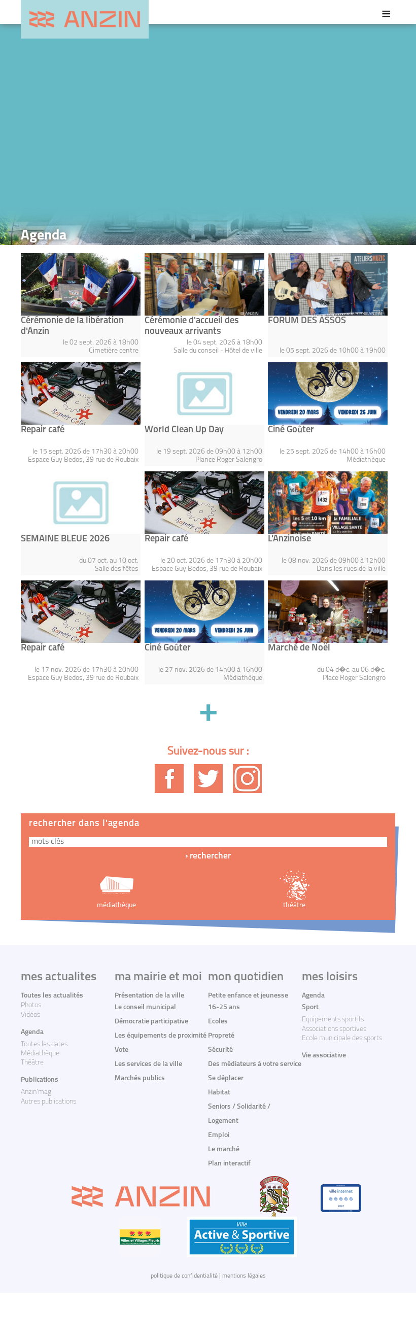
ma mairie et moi (158, 977)
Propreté (221, 1036)
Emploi (218, 1135)
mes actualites (58, 977)
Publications (39, 1080)
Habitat (219, 1092)
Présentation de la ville (149, 996)
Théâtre (32, 1063)
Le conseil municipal (145, 1007)
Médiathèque (40, 1053)
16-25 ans (224, 1007)
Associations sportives (334, 1029)
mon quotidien (246, 977)
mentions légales (244, 1276)
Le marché (223, 1149)
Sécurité (220, 1050)
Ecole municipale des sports (342, 1038)
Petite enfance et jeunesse (248, 996)
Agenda (32, 1032)
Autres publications (48, 1102)
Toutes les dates (44, 1044)
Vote (121, 1050)
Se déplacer (226, 1078)
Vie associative (324, 1055)
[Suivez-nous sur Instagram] (247, 778)
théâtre (294, 905)
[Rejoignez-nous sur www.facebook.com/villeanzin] (169, 778)
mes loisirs (330, 977)
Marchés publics (140, 1078)
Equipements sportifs (333, 1019)
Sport (310, 1007)
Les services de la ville (148, 1064)
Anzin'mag (36, 1092)
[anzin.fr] (85, 19)
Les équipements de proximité (160, 1036)
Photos (31, 1005)
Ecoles (218, 1021)
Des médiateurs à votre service (254, 1064)
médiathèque (116, 905)
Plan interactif (229, 1163)
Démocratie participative (151, 1021)
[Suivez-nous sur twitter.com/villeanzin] (208, 778)
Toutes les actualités (52, 996)
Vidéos (30, 1015)
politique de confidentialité (184, 1276)
